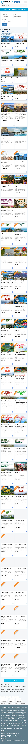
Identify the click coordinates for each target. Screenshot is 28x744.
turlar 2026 (12, 699)
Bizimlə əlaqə (22, 740)
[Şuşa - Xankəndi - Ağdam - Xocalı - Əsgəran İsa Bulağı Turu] (7, 584)
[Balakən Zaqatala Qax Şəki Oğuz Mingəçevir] (7, 464)
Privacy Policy (4, 736)
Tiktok (14, 735)
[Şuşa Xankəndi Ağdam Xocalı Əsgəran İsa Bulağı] (7, 416)
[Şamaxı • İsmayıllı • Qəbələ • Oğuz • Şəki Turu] (7, 200)
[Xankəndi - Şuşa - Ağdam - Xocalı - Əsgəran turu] (20, 368)
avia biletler (9, 728)
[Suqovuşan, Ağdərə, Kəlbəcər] (20, 512)
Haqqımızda (19, 736)
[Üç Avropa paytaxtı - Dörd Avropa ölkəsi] (7, 104)
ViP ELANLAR (4, 31)
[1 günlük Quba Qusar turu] (7, 392)
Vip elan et (13, 31)
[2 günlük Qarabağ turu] (7, 224)
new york (16, 703)
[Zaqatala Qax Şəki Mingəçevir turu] (7, 320)
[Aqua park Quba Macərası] (20, 320)
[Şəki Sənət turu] (20, 200)
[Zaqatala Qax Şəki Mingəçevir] (7, 440)
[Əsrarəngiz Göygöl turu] (20, 152)
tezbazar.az (3, 703)
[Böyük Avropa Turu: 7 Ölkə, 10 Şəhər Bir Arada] (20, 104)
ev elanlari (10, 703)
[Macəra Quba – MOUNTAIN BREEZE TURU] (20, 296)
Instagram (3, 735)
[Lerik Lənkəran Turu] (7, 248)
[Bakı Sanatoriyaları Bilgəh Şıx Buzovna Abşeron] (7, 608)
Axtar (5, 24)
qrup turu (18, 699)
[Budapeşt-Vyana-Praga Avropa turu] (7, 152)
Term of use (12, 736)
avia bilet (3, 728)
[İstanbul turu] (20, 464)
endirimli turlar (15, 696)
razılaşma (3, 738)
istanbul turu (19, 701)
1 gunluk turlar (3, 701)
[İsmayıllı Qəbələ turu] (7, 632)
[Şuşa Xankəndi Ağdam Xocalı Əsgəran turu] (20, 656)
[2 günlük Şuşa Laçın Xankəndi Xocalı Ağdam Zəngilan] (20, 344)
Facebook (9, 735)
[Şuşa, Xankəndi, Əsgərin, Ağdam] (20, 536)
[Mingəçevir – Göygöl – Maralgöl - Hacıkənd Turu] (7, 272)
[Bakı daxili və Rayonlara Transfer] (7, 128)
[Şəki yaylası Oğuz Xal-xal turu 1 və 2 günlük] (7, 488)
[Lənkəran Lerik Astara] (20, 440)
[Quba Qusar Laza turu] (20, 608)
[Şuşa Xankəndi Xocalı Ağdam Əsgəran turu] (20, 488)
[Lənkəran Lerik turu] (20, 584)
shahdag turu (11, 701)
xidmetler (8, 696)
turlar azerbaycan (4, 699)
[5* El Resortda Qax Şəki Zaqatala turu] (7, 176)
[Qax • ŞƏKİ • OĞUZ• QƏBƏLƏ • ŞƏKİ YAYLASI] (20, 272)
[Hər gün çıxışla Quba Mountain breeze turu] (7, 344)
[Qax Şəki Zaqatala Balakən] (7, 656)
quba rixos (23, 703)
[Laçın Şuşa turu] (20, 248)
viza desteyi (16, 728)
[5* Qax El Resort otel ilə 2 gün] (20, 176)
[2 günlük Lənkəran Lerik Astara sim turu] (20, 224)
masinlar (2, 696)
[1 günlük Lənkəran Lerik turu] (7, 368)
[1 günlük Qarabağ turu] (7, 296)
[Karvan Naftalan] (20, 128)
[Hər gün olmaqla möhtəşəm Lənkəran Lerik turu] (20, 392)
